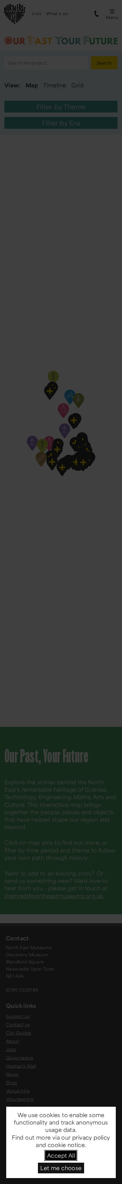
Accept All (61, 1155)
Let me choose (60, 1167)
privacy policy (91, 1137)
